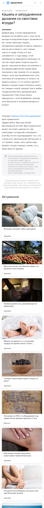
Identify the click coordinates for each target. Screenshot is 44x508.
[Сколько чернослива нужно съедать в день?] (22, 370)
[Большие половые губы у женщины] (22, 221)
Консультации (7, 10)
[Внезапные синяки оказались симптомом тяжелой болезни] (22, 445)
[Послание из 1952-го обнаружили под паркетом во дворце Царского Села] (22, 408)
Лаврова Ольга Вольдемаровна (25, 116)
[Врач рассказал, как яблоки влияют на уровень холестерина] (22, 258)
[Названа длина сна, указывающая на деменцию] (22, 295)
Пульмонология (21, 10)
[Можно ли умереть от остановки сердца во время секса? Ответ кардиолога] (22, 333)
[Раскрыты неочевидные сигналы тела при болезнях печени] (22, 482)
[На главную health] (15, 3)
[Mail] (8, 3)
